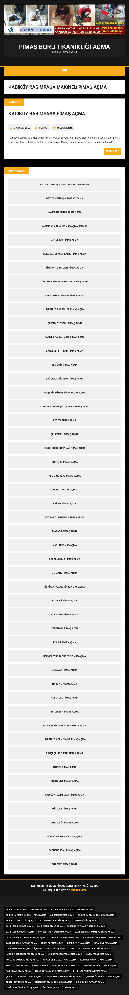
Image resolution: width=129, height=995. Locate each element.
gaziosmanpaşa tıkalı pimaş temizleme (64, 184)
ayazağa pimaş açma (64, 531)
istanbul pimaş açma (105, 942)
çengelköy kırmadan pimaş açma (63, 976)
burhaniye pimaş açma (65, 781)
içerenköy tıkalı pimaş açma (64, 323)
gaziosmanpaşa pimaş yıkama (64, 198)
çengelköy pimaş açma (64, 822)
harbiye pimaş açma (64, 684)
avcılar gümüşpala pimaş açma (64, 517)
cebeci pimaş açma (64, 420)
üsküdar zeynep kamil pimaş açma (64, 254)
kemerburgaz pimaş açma (65, 475)
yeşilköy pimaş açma (64, 365)
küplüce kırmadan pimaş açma (59, 959)
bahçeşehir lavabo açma (19, 926)
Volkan (43, 127)
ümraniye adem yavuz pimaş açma (65, 739)
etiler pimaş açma (64, 503)
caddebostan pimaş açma (65, 850)
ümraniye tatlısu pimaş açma (64, 267)
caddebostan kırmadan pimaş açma (26, 937)
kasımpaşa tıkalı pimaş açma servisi (64, 226)
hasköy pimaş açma (64, 489)
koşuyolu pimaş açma (64, 697)
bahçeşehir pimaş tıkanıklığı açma (86, 926)
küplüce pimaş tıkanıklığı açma (49, 965)
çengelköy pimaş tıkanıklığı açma (53, 982)
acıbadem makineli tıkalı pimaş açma (26, 915)
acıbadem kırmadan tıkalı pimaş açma (72, 909)
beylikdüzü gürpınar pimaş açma (64, 448)
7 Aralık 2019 (22, 127)
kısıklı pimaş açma (64, 642)
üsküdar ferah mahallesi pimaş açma (64, 281)
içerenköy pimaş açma (64, 628)
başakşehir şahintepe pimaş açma (64, 725)
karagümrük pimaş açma (64, 559)
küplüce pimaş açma (64, 808)
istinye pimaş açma (64, 767)
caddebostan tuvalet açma (21, 942)
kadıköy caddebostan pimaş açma (25, 954)
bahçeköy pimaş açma (64, 240)
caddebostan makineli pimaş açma (102, 937)
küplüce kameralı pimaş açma (22, 959)
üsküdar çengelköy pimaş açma (60, 987)
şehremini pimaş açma (64, 434)
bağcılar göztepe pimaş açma (64, 378)
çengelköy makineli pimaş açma (103, 976)
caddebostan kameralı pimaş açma (94, 931)
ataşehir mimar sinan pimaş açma (65, 392)
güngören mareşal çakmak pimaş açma (64, 406)
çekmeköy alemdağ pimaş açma (64, 295)
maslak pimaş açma (64, 545)
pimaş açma (110, 965)
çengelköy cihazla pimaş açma (90, 970)
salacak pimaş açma (64, 670)
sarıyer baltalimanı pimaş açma (64, 337)
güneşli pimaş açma (64, 600)
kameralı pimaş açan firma (64, 212)
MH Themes (78, 890)
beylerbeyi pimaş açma (64, 711)
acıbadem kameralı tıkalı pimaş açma (26, 909)
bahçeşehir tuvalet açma (20, 931)
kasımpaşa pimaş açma (98, 954)
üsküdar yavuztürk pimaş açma (64, 586)
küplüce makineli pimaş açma (96, 959)
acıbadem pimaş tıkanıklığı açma (96, 915)
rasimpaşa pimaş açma (18, 970)
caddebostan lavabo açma (64, 937)
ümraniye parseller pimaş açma (65, 309)
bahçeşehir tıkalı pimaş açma (64, 351)
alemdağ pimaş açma (86, 920)
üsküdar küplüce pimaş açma (22, 987)
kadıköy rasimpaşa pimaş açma (46, 113)
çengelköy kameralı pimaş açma (23, 976)
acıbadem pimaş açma (62, 915)
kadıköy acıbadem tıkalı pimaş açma (90, 948)
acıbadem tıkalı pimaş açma (64, 836)
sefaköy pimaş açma (64, 573)
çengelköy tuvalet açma (90, 982)
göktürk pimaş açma (65, 462)
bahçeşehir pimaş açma (50, 926)
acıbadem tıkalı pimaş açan (21, 920)
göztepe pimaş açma (64, 864)
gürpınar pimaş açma (78, 942)
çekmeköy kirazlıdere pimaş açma (64, 656)
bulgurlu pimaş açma (64, 614)
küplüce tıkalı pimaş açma (85, 965)
